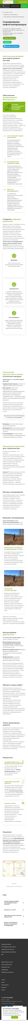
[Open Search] (17, 2)
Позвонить (7, 42)
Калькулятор (4, 984)
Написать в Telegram (12, 46)
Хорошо (14, 1017)
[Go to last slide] (4, 871)
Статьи (3, 990)
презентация (15, 6)
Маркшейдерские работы (8, 952)
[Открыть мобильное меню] (2, 1)
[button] (14, 902)
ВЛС (2, 954)
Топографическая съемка (8, 946)
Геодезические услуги (7, 949)
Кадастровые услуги (7, 962)
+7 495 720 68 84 (22, 2)
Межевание (4, 969)
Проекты (3, 987)
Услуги (3, 979)
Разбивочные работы (7, 972)
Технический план (6, 964)
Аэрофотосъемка (6, 944)
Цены (3, 982)
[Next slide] (23, 871)
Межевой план (5, 967)
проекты (24, 6)
